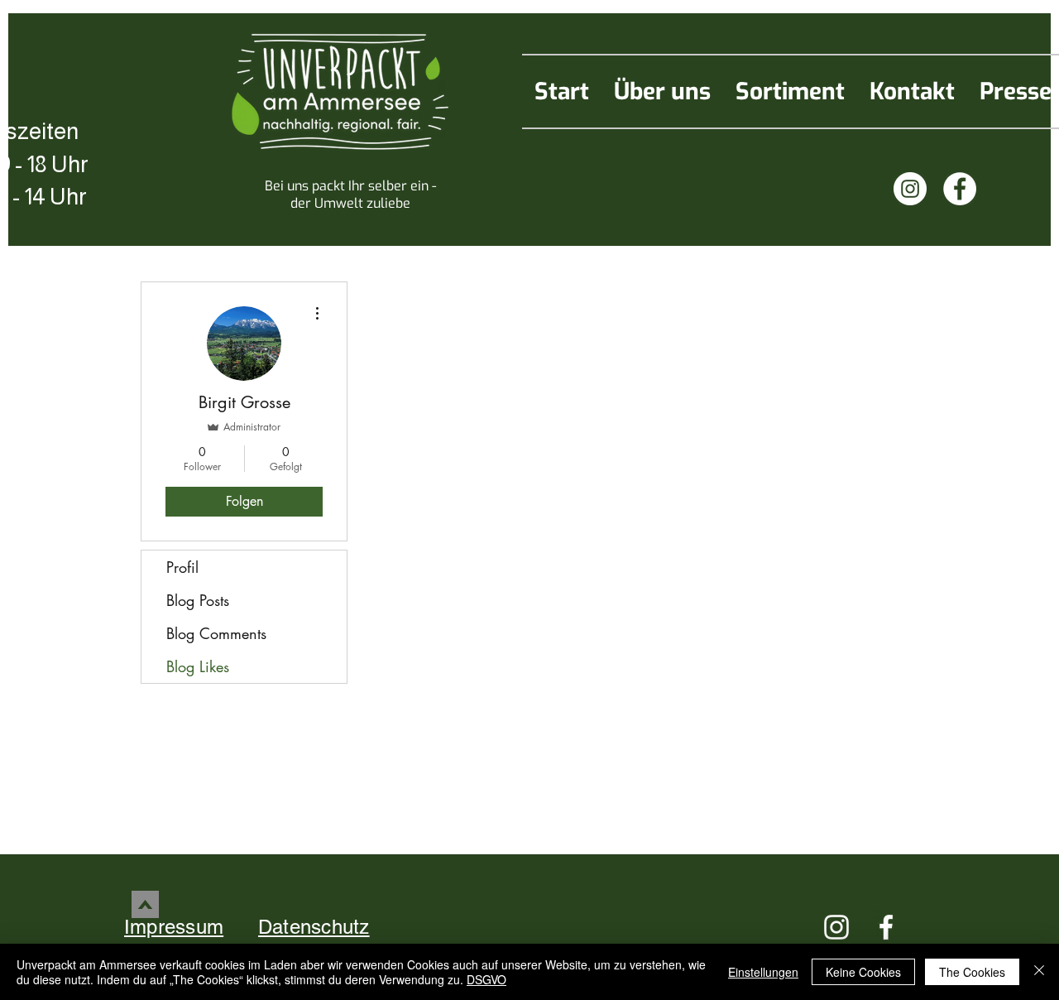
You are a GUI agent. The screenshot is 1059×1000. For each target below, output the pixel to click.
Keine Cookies (863, 972)
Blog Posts (197, 600)
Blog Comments (216, 633)
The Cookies (972, 972)
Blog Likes (197, 666)
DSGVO (486, 979)
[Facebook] (959, 188)
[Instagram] (910, 188)
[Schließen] (1039, 972)
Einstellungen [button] (763, 972)
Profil (182, 567)
